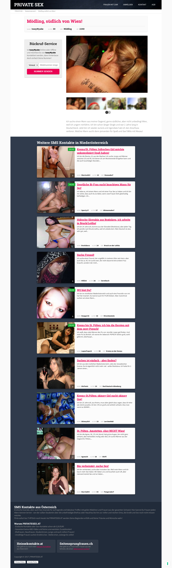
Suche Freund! (85, 254)
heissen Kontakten (44, 546)
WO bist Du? (84, 290)
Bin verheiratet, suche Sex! (93, 466)
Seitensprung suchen (81, 549)
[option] (76, 103)
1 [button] (106, 113)
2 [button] (109, 113)
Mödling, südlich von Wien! (46, 11)
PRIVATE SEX (28, 4)
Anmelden (128, 4)
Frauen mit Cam (110, 4)
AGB (153, 4)
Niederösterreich (30, 11)
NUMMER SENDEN (43, 71)
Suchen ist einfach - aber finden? (96, 360)
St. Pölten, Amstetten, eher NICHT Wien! (101, 430)
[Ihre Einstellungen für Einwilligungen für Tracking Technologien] (167, 563)
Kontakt (142, 4)
